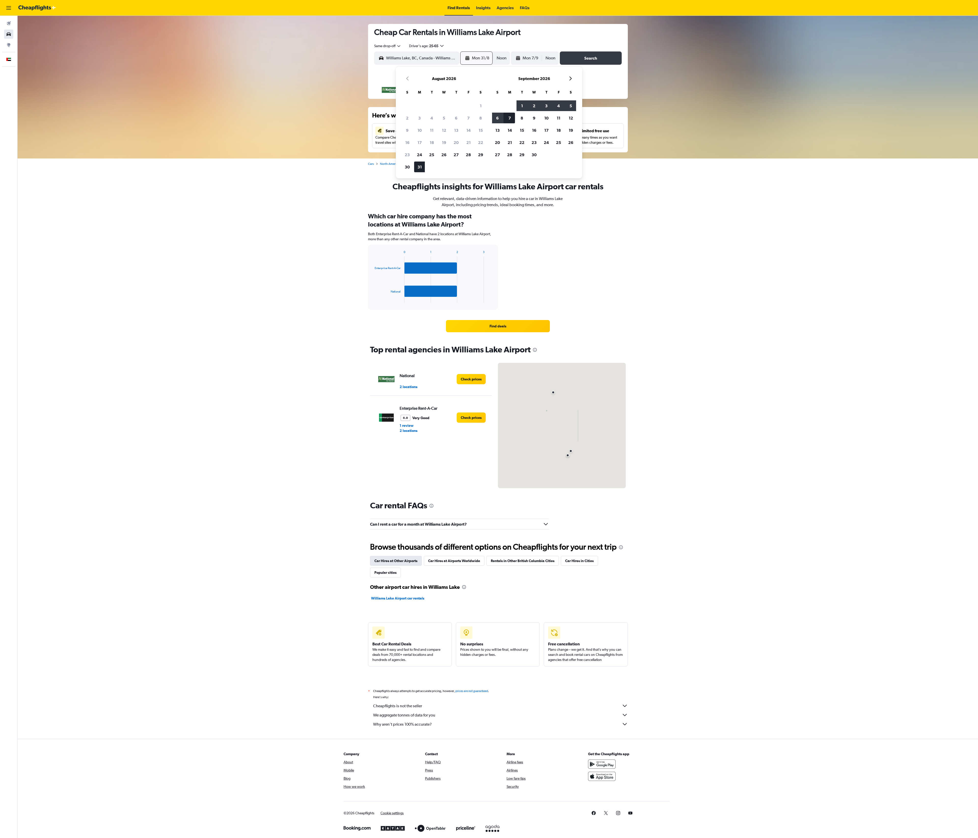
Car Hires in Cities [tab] (579, 561)
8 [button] (480, 118)
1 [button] (481, 105)
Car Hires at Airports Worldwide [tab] (454, 561)
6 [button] (456, 118)
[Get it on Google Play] (602, 764)
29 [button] (480, 154)
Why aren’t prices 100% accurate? (402, 724)
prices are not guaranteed (471, 691)
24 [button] (419, 154)
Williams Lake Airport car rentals (397, 598)
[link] (498, 326)
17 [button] (419, 142)
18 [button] (432, 142)
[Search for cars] (8, 34)
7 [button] (468, 118)
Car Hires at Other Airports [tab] (395, 561)
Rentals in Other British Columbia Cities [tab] (522, 561)
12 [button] (444, 130)
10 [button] (419, 130)
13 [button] (456, 130)
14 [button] (468, 130)
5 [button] (444, 118)
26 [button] (443, 154)
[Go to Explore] (8, 45)
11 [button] (431, 130)
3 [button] (419, 118)
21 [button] (468, 142)
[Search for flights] (8, 23)
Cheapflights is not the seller (397, 705)
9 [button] (407, 130)
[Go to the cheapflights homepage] (37, 7)
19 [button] (444, 142)
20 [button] (456, 142)
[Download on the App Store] (602, 776)
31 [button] (419, 167)
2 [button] (407, 118)
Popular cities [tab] (385, 572)
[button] (8, 8)
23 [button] (407, 154)
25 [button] (431, 154)
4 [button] (431, 118)
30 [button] (407, 167)
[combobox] (387, 45)
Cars (371, 164)
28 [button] (468, 154)
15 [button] (481, 130)
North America (389, 164)
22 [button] (480, 142)
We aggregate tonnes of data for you (404, 715)
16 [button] (407, 142)
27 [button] (456, 154)
